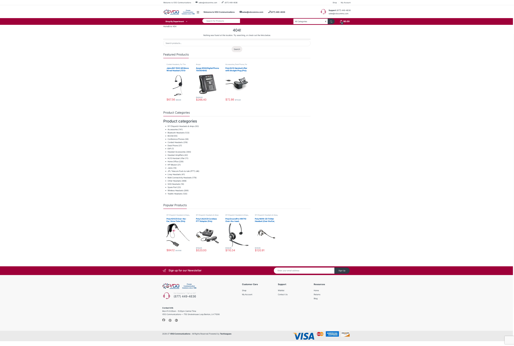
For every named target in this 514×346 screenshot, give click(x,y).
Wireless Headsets (175, 190)
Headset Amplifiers (176, 155)
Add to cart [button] (187, 99)
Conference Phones (176, 139)
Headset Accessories (177, 152)
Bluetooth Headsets (176, 132)
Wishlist (281, 290)
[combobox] (221, 21)
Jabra (170, 168)
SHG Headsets (174, 184)
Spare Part (172, 187)
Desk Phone (239, 64)
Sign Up (342, 270)
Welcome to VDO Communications (177, 2)
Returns (317, 294)
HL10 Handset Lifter (176, 158)
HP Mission (172, 165)
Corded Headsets (173, 64)
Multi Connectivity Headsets (180, 177)
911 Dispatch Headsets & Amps (181, 126)
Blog (316, 298)
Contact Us (283, 294)
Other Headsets (174, 181)
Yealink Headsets (175, 194)
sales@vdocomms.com (208, 2)
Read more (187, 250)
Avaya (198, 64)
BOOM (170, 136)
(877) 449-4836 (231, 2)
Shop (335, 2)
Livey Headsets (174, 174)
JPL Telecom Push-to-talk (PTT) (181, 171)
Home (165, 26)
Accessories (229, 64)
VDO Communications (180, 334)
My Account (346, 2)
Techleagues (225, 334)
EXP (169, 148)
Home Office (173, 161)
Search (237, 49)
